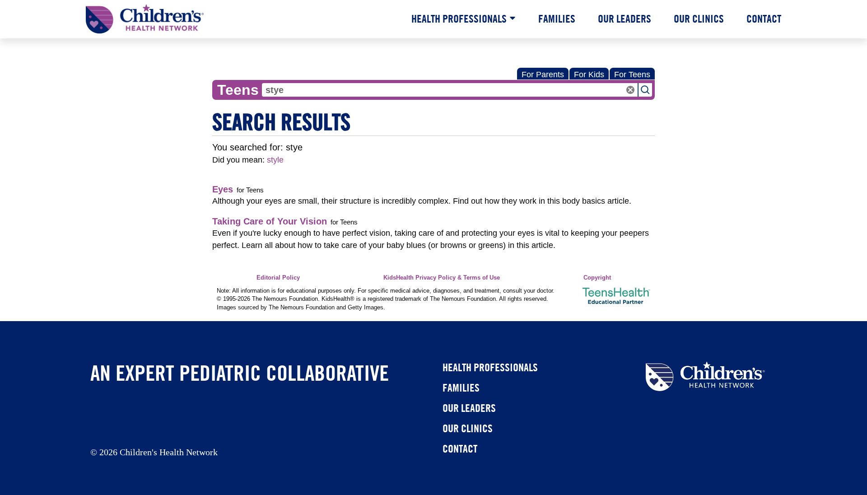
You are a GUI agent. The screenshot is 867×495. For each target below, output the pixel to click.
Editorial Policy (278, 278)
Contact (763, 18)
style (275, 159)
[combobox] (450, 90)
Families (556, 18)
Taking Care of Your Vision (269, 221)
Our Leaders (624, 18)
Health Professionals (459, 18)
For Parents (543, 74)
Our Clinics (699, 18)
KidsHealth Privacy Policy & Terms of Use (441, 278)
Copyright (597, 278)
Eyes (222, 189)
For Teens (632, 74)
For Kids (589, 74)
